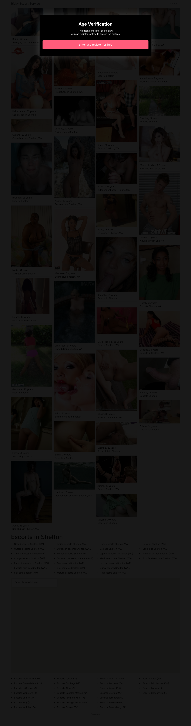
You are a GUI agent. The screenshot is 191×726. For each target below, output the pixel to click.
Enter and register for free (95, 44)
